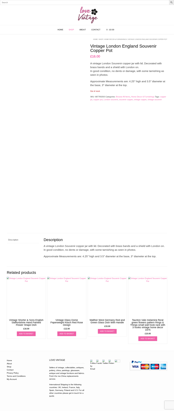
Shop (71, 30)
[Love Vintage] (87, 15)
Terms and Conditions (16, 376)
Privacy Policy (13, 373)
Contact (95, 30)
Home (60, 30)
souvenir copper (126, 99)
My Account (12, 379)
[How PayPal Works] (148, 371)
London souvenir (111, 99)
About (82, 30)
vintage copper (140, 99)
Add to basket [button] (26, 334)
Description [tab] (13, 240)
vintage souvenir (155, 99)
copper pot (98, 99)
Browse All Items (123, 97)
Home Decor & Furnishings (115, 39)
